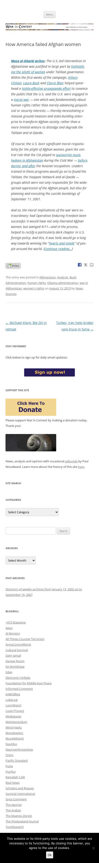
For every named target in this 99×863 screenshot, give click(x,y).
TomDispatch (15, 827)
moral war (21, 99)
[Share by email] (91, 265)
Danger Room (15, 661)
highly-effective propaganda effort (46, 88)
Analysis (62, 277)
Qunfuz (11, 772)
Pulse (9, 766)
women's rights (33, 288)
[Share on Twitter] (85, 265)
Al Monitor (13, 633)
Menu (49, 14)
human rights (36, 283)
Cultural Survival (17, 650)
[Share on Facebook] (80, 265)
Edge (9, 672)
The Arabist (13, 810)
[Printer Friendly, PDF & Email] (13, 265)
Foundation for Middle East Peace (29, 683)
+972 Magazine (16, 622)
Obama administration (62, 283)
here (81, 467)
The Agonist (14, 805)
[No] (93, 848)
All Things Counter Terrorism (25, 639)
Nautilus (11, 744)
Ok (50, 855)
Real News (13, 783)
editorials (71, 461)
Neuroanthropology (19, 749)
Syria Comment (16, 799)
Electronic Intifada (18, 678)
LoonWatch (13, 705)
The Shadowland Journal (22, 821)
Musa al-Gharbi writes (28, 61)
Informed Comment (19, 689)
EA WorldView (15, 667)
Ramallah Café (15, 777)
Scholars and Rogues (20, 788)
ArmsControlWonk (18, 644)
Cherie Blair (55, 83)
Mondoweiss (14, 733)
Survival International (20, 794)
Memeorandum (16, 722)
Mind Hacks (14, 727)
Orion (9, 755)
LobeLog (11, 700)
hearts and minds (61, 243)
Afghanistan (47, 277)
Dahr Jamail (13, 655)
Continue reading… (58, 249)
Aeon (9, 628)
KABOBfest (13, 694)
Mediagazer (13, 716)
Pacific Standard (17, 760)
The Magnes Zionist (19, 816)
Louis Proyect (15, 711)
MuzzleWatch (15, 738)
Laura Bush (31, 83)
